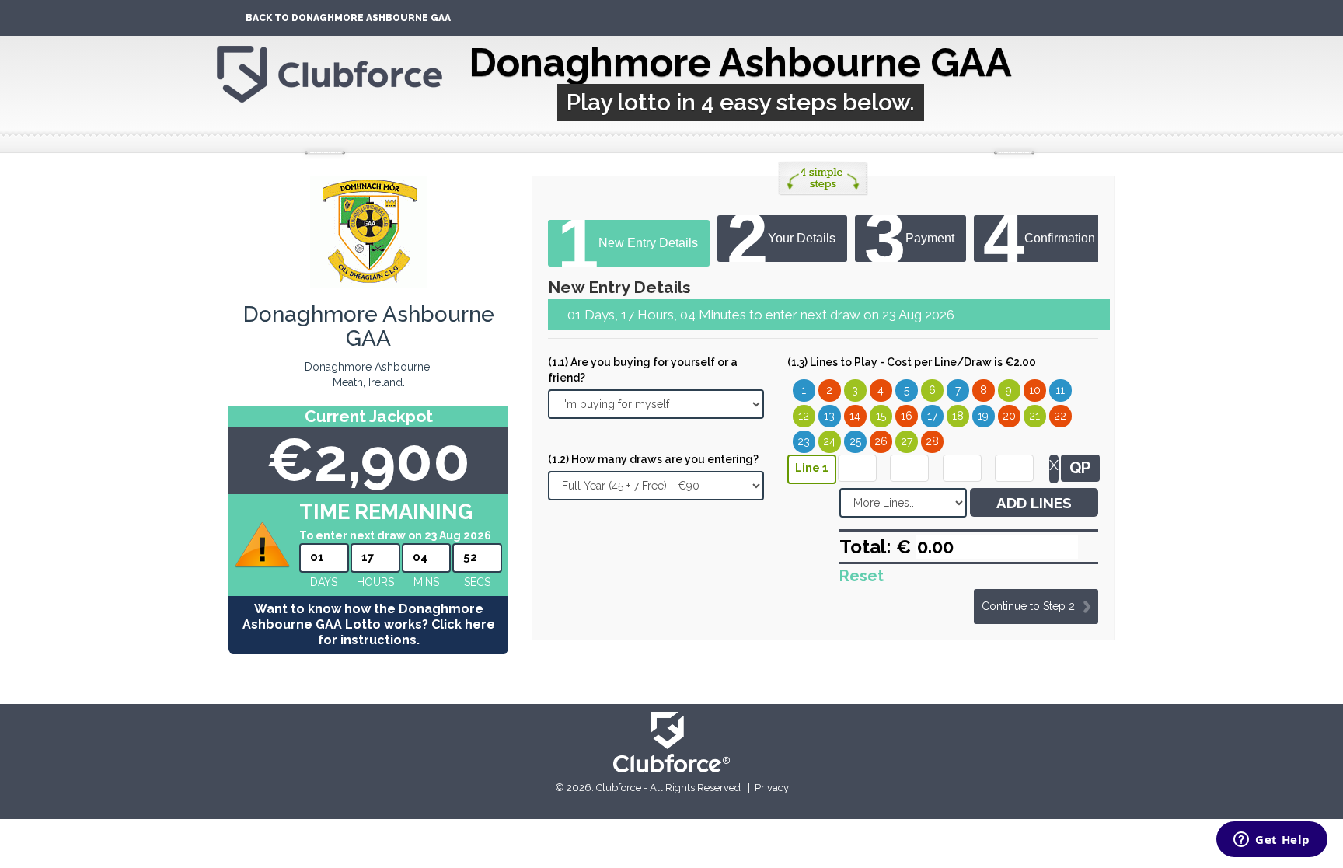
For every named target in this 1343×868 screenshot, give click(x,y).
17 (932, 416)
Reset (861, 575)
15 (881, 416)
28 (932, 441)
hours (375, 582)
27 (906, 441)
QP (1079, 467)
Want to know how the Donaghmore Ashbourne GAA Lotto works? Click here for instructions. (368, 624)
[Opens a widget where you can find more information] (1271, 840)
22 (1060, 416)
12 (803, 416)
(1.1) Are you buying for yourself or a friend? (643, 370)
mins (426, 582)
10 (1035, 390)
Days (323, 582)
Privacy (772, 787)
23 (803, 441)
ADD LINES (1034, 502)
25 (855, 441)
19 (983, 416)
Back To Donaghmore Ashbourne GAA (348, 17)
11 (1060, 390)
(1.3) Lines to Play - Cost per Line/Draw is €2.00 (911, 362)
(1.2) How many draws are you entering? (653, 459)
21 (1034, 416)
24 (829, 441)
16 (906, 416)
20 (1009, 416)
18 (958, 416)
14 (854, 416)
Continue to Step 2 (1028, 606)
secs (477, 582)
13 (829, 416)
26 (881, 441)
